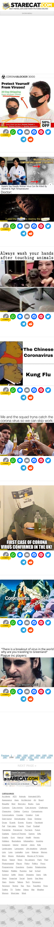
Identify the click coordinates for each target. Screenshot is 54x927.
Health (28, 837)
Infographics (28, 841)
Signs (38, 875)
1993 (32, 755)
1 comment (5, 135)
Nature (12, 860)
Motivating (20, 856)
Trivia (45, 886)
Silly (45, 875)
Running (23, 871)
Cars (38, 804)
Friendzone (17, 830)
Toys (28, 886)
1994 (38, 755)
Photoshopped (8, 864)
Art (35, 800)
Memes (44, 852)
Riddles (14, 871)
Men (4, 856)
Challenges (43, 808)
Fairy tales (11, 826)
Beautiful (5, 804)
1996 (50, 755)
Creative (29, 815)
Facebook (39, 823)
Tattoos (20, 882)
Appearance (7, 800)
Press (42, 864)
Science (5, 875)
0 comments (5, 229)
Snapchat (13, 878)
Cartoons (6, 808)
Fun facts (28, 830)
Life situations (31, 849)
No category (30, 860)
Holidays (5, 841)
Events (21, 823)
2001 (30, 757)
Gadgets (5, 834)
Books (30, 804)
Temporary (36, 882)
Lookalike (19, 852)
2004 (49, 757)
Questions (20, 867)
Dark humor (7, 819)
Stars (4, 882)
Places (19, 864)
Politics (35, 864)
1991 (19, 755)
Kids (39, 845)
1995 (44, 755)
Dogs (30, 819)
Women (5, 893)
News (20, 860)
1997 (5, 757)
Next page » (27, 765)
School (37, 871)
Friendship (6, 830)
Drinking (38, 819)
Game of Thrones (19, 834)
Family (21, 826)
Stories (12, 882)
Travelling (37, 886)
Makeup (35, 852)
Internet (24, 845)
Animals (22, 797)
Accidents (6, 797)
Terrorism (6, 886)
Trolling (5, 890)
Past (46, 860)
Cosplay (19, 815)
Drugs (4, 823)
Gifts (39, 834)
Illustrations (16, 841)
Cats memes (17, 808)
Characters (6, 811)
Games (32, 834)
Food (28, 826)
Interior (15, 845)
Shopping (30, 875)
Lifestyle (43, 849)
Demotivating (19, 819)
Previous (5, 755)
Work (24, 893)
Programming (7, 867)
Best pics (22, 804)
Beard (41, 800)
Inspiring (39, 841)
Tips (22, 886)
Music (4, 860)
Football (36, 826)
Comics (25, 811)
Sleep (4, 878)
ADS (15, 797)
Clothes (17, 811)
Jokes (32, 845)
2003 (42, 757)
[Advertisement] (27, 44)
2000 (24, 757)
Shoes (20, 875)
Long (10, 852)
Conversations (8, 815)
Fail (3, 826)
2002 (36, 757)
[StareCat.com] (27, 5)
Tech (28, 882)
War (33, 890)
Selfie (13, 875)
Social (21, 878)
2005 (22, 759)
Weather (40, 890)
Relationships (40, 867)
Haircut (20, 837)
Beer (13, 804)
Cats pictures (30, 808)
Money (11, 856)
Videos (26, 890)
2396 (32, 759)
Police (27, 864)
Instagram (6, 845)
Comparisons (36, 811)
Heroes (37, 837)
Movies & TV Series (35, 856)
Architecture (26, 800)
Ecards (12, 823)
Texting (15, 886)
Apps (16, 800)
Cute (37, 815)
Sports (29, 878)
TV (11, 890)
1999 (17, 757)
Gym (13, 837)
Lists (4, 852)
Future (37, 830)
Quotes (30, 867)
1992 (25, 755)
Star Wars (39, 878)
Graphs (5, 837)
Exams (29, 823)
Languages (19, 849)
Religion (5, 871)
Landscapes (7, 849)
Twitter (18, 890)
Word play (15, 893)
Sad (30, 871)
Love (27, 852)
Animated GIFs (34, 797)
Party (39, 860)
